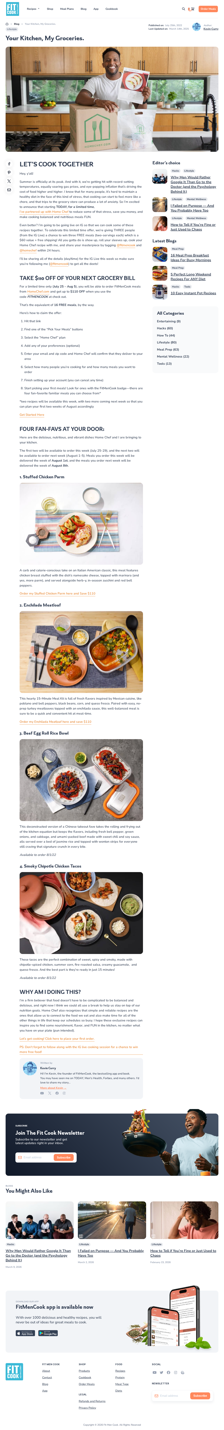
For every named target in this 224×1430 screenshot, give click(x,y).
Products (84, 1371)
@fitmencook (126, 245)
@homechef (28, 250)
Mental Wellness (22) (173, 356)
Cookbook (112, 9)
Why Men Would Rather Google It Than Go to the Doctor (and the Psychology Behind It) (193, 184)
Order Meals (208, 9)
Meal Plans (67, 9)
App (96, 9)
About (46, 1371)
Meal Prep (178, 249)
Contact (47, 1378)
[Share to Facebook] (9, 163)
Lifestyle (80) (167, 342)
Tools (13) (164, 364)
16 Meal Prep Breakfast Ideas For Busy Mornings (191, 257)
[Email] (9, 189)
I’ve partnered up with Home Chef (44, 212)
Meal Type (122, 1384)
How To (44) (166, 335)
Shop (50, 9)
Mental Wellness (196, 199)
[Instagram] (66, 1094)
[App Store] (25, 1335)
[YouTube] (44, 1094)
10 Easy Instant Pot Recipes (193, 293)
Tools (187, 286)
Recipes (31, 9)
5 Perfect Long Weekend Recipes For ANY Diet (191, 276)
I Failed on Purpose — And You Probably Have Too (192, 208)
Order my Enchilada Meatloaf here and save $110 (55, 722)
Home (7, 24)
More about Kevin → (53, 1088)
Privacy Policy (87, 1408)
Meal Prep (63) (168, 349)
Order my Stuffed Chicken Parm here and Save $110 (57, 593)
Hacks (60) (165, 328)
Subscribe (64, 1157)
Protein (120, 1378)
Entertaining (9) (169, 321)
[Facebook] (59, 1094)
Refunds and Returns (92, 1401)
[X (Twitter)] (51, 1094)
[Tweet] (9, 181)
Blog (83, 9)
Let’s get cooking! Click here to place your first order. (57, 1039)
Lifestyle (12, 29)
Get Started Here (32, 415)
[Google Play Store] (48, 1335)
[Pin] (9, 172)
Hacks (175, 170)
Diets (118, 1391)
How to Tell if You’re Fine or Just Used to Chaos (193, 227)
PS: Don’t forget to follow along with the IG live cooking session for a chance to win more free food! (79, 1049)
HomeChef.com (38, 291)
